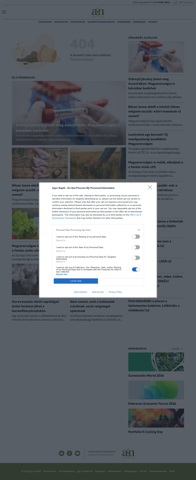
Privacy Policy (115, 292)
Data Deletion (80, 292)
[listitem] (98, 229)
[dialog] (98, 240)
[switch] (136, 237)
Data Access (98, 292)
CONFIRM (76, 281)
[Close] (151, 188)
